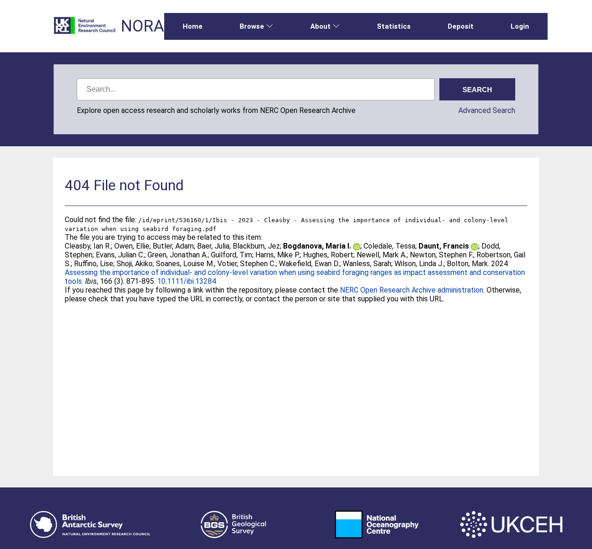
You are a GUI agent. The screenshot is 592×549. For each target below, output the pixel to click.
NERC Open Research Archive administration (411, 290)
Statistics (394, 26)
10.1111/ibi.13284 (186, 281)
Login (520, 26)
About (320, 26)
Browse (252, 26)
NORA (142, 26)
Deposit (461, 26)
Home (193, 26)
